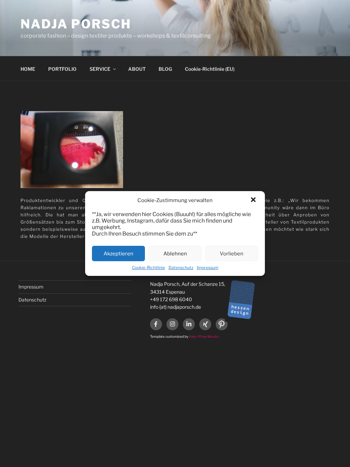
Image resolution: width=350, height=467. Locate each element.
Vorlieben (231, 254)
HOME (28, 69)
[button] (254, 200)
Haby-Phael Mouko (204, 336)
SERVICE (100, 69)
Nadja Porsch (76, 23)
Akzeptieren (118, 254)
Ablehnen (175, 254)
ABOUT (137, 69)
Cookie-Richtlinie (148, 267)
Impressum (207, 267)
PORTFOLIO (62, 69)
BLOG (165, 69)
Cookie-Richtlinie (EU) (209, 69)
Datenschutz (181, 267)
